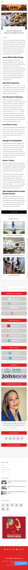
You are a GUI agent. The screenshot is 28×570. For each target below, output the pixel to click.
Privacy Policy (13, 565)
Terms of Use (19, 565)
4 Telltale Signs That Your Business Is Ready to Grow (14, 255)
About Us (3, 465)
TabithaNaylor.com (14, 427)
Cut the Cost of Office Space (14, 275)
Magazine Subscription (5, 469)
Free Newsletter (4, 467)
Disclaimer (8, 565)
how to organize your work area (17, 85)
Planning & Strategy (14, 28)
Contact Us (3, 471)
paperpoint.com (16, 111)
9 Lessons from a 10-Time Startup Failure (14, 235)
